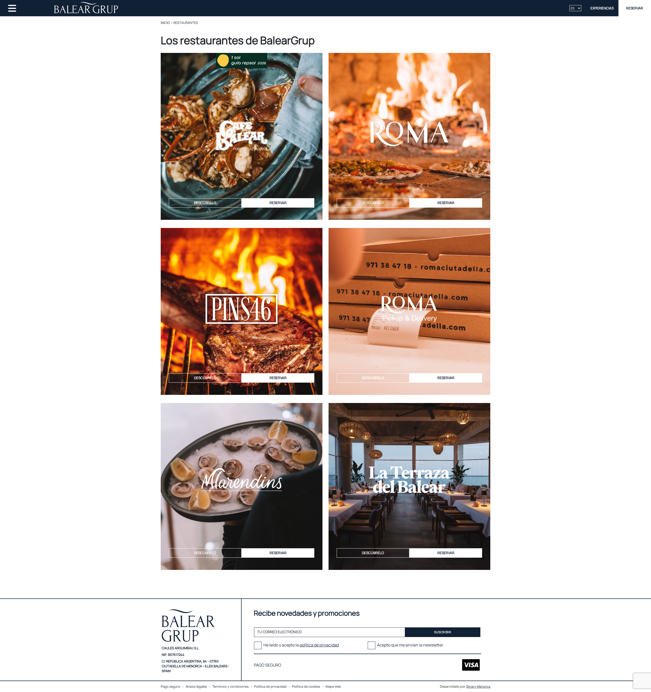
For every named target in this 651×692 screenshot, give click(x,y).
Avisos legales (196, 686)
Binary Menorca (478, 686)
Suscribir (443, 632)
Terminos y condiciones (230, 686)
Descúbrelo (205, 202)
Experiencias (602, 8)
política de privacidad (319, 645)
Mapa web (333, 686)
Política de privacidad (270, 686)
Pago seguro (170, 686)
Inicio (165, 22)
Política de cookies (306, 686)
